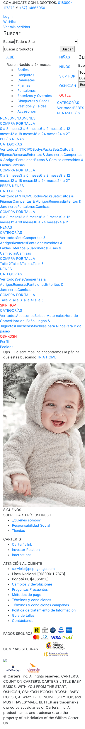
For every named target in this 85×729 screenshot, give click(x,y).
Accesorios (26, 111)
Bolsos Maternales (49, 315)
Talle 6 (38, 263)
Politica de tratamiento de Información (44, 610)
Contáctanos (22, 620)
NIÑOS (64, 67)
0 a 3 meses (10, 128)
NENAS (18, 118)
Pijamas (23, 85)
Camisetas (26, 80)
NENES (30, 118)
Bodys (37, 149)
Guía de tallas (23, 615)
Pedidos (6, 347)
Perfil (4, 341)
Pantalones (26, 90)
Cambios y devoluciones (32, 584)
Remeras (20, 154)
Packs (48, 149)
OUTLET (66, 95)
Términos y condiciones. (32, 600)
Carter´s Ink (22, 544)
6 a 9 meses (50, 128)
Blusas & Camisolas (50, 160)
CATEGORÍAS (68, 102)
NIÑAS (64, 57)
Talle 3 (16, 263)
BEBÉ (9, 57)
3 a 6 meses (30, 128)
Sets (56, 149)
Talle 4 (27, 263)
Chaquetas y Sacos (33, 101)
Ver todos (65, 108)
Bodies (23, 70)
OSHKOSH (67, 86)
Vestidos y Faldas (31, 106)
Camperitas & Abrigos (31, 201)
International (22, 555)
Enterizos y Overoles (34, 96)
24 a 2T (63, 134)
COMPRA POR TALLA (17, 123)
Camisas (18, 165)
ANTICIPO (24, 149)
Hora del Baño (23, 321)
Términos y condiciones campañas (40, 605)
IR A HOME (47, 357)
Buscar (8, 41)
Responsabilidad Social (31, 525)
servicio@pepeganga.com (33, 568)
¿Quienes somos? (26, 520)
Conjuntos (25, 75)
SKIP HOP (67, 76)
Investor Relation (26, 549)
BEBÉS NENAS (12, 139)
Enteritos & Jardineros (45, 154)
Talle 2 (5, 263)
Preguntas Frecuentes (30, 589)
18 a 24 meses (45, 134)
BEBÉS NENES (12, 186)
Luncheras (23, 326)
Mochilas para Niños (48, 326)
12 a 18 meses (22, 134)
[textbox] (31, 49)
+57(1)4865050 (32, 8)
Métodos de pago (26, 594)
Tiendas (18, 530)
